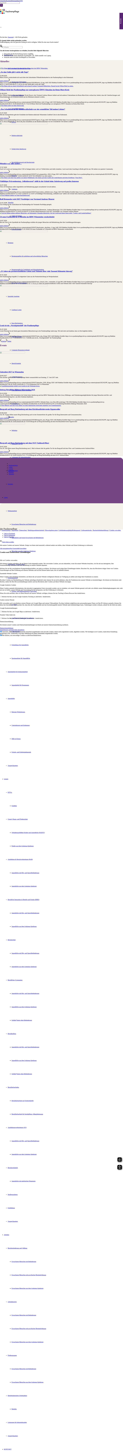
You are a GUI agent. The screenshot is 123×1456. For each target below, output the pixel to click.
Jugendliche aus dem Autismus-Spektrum (24, 886)
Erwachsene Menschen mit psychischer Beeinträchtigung (29, 1275)
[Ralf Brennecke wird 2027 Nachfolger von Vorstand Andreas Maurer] (15, 195)
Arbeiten (6, 1235)
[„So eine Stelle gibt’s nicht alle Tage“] (24, 68)
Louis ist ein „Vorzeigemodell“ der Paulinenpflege (19, 326)
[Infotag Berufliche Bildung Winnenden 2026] (20, 386)
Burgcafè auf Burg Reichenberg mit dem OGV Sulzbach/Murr (24, 443)
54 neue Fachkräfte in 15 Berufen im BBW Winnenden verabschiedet (27, 217)
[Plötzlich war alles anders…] (24, 124)
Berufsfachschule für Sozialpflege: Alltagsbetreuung (27, 1114)
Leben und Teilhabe (18, 95)
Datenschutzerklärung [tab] (6, 621)
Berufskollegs (12, 1034)
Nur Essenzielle (14, 548)
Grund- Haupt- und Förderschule (18, 819)
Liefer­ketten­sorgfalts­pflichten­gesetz (69, 530)
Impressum (15, 530)
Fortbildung (11, 1208)
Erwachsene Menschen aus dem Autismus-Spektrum (27, 1288)
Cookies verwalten (115, 530)
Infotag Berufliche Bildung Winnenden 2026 (17, 390)
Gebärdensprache (17, 377)
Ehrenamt (14, 1)
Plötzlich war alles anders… (11, 164)
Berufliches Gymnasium (15, 980)
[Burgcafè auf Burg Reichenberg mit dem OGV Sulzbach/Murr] (12, 424)
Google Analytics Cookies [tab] (8, 585)
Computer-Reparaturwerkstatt (21, 350)
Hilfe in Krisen (16, 739)
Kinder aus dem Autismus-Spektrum (23, 846)
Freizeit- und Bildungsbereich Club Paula (24, 591)
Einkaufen (11, 417)
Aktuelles (3, 1)
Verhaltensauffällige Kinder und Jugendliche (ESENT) (28, 832)
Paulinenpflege (13, 465)
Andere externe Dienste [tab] (7, 600)
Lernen (6, 779)
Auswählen (22, 548)
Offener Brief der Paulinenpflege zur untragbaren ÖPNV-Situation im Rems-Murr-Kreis (34, 90)
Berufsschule (12, 940)
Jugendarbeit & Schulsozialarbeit (18, 672)
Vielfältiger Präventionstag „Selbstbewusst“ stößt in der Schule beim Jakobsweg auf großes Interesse (39, 181)
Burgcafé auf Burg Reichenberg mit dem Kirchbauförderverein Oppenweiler (30, 409)
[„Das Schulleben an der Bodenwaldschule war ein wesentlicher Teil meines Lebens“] (12, 105)
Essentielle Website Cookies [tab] (8, 573)
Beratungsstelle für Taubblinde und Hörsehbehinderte (28, 269)
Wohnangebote (12, 511)
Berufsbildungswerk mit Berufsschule (23, 162)
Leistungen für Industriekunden (21, 457)
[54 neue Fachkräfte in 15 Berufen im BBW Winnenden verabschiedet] (45, 213)
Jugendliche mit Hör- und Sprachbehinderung (25, 873)
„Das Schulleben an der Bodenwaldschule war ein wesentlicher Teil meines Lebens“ (32, 109)
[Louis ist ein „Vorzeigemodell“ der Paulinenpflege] (24, 286)
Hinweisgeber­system (51, 530)
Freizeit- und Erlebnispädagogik (21, 752)
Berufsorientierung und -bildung (17, 1248)
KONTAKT (7, 1449)
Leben (6, 497)
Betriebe (14, 1409)
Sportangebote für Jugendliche (21, 658)
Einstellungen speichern (7, 630)
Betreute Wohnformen (18, 712)
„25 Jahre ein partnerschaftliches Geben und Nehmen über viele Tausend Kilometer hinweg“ (36, 271)
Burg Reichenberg (17, 323)
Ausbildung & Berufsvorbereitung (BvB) (20, 859)
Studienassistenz (13, 1194)
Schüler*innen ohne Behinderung (22, 1020)
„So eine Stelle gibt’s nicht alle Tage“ (14, 72)
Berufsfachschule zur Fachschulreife (23, 1101)
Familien (14, 806)
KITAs (10, 792)
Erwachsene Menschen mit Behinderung (24, 524)
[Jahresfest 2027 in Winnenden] (12, 353)
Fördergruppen (12, 1355)
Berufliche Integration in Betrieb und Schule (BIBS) (23, 899)
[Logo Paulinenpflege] (9, 13)
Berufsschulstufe (13, 1168)
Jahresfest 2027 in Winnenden (12, 372)
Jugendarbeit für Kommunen (20, 685)
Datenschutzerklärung (6, 628)
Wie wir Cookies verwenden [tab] (8, 560)
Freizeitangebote (13, 578)
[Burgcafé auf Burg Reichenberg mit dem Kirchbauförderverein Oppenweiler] (30, 405)
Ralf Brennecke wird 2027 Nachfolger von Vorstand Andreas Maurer (27, 199)
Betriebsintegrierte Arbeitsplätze (17, 1395)
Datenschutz (23, 530)
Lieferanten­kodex (86, 530)
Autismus (14, 189)
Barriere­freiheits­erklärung (100, 530)
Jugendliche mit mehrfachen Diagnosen (23, 1181)
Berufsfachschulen (13, 1087)
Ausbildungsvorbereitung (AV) (17, 1127)
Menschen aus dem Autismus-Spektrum (24, 551)
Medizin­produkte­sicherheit (36, 530)
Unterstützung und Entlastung (21, 725)
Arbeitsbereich (12, 1302)
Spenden (20, 1)
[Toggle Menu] (1, 27)
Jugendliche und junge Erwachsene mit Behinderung (28, 538)
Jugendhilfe (11, 698)
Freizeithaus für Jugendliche (20, 645)
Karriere (8, 1)
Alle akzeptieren (5, 548)
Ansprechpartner (13, 765)
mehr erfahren (4, 81)
